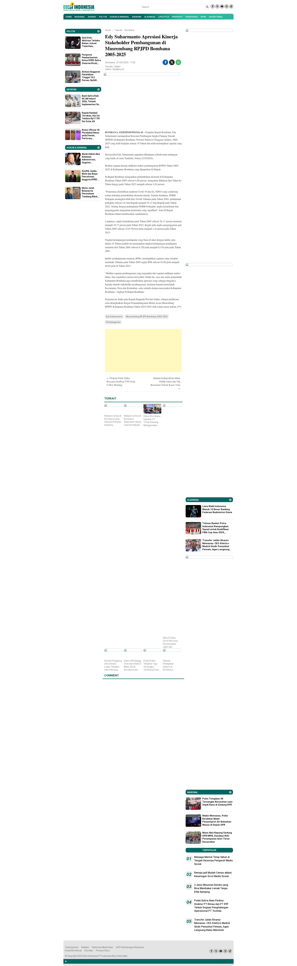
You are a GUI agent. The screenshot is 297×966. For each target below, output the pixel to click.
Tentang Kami (71, 947)
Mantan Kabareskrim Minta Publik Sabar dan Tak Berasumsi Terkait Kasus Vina (165, 383)
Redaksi (85, 947)
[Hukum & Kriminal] (98, 147)
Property (177, 17)
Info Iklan (88, 950)
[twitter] (171, 62)
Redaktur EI (118, 69)
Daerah (92, 17)
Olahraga (149, 17)
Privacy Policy (103, 950)
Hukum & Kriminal (119, 17)
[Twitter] (217, 6)
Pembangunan (113, 322)
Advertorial (216, 17)
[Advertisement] (143, 350)
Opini (203, 17)
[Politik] (98, 31)
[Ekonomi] (98, 89)
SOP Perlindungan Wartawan (130, 947)
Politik (103, 17)
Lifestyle (163, 17)
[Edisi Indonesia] (78, 10)
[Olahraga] (230, 499)
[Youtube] (222, 6)
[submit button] (207, 6)
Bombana (129, 30)
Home (69, 17)
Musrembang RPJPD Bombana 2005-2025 (147, 316)
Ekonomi (136, 17)
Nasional (80, 17)
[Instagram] (226, 6)
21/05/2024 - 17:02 (125, 62)
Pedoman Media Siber (102, 947)
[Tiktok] (231, 6)
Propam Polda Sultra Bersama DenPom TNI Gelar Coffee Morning (121, 381)
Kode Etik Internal (73, 950)
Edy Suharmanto (114, 316)
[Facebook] (213, 6)
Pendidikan (191, 17)
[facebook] (165, 62)
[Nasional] (230, 792)
